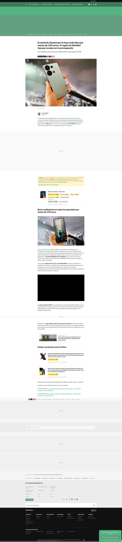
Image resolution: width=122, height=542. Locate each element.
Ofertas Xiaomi (37, 478)
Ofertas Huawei (52, 478)
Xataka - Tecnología (56, 399)
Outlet (55, 34)
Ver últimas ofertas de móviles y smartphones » (48, 184)
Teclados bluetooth (85, 478)
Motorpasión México (71, 531)
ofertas (64, 399)
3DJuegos (38, 516)
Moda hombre (41, 490)
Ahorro (51, 496)
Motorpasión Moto (70, 518)
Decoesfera (80, 518)
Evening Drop (58, 123)
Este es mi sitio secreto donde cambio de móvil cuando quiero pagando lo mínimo (47, 474)
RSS (74, 499)
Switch (27, 496)
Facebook (93, 4)
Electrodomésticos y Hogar (30, 487)
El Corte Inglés (38, 34)
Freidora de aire (77, 478)
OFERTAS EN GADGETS (77, 4)
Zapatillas (44, 34)
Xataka (27, 516)
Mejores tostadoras (68, 478)
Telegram (89, 4)
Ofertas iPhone (60, 478)
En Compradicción (61, 335)
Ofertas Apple (44, 478)
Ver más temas (29, 499)
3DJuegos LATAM (39, 531)
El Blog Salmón (91, 516)
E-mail (54, 56)
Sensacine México (50, 531)
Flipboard (52, 56)
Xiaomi (80, 34)
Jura (39, 496)
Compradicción (41, 180)
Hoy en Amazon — (53, 359)
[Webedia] (94, 1)
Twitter (91, 4)
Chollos (66, 34)
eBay (51, 494)
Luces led (92, 478)
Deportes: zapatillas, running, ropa (30, 491)
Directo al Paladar (60, 516)
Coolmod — (64, 194)
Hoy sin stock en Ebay (65, 197)
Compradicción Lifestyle (61, 180)
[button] (45, 113)
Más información (62, 540)
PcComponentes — (53, 197)
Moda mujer (52, 490)
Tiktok (96, 4)
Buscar (94, 505)
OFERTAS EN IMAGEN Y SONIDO (62, 4)
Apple (39, 494)
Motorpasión (69, 516)
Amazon (75, 34)
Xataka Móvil (28, 518)
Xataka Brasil (28, 533)
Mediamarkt (60, 34)
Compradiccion (80, 519)
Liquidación (50, 34)
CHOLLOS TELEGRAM (34, 4)
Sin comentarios (43, 56)
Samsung (27, 494)
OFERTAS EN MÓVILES (47, 4)
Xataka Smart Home (29, 521)
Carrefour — (74, 194)
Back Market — (53, 201)
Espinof (48, 518)
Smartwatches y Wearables (53, 487)
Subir (93, 510)
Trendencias (80, 516)
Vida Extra (38, 518)
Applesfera (28, 519)
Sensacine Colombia (50, 533)
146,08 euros (68, 125)
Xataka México (28, 531)
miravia (69, 399)
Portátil (84, 34)
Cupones (70, 34)
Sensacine (48, 516)
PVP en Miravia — (53, 194)
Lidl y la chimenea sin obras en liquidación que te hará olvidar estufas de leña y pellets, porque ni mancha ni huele (69, 338)
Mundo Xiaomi (28, 523)
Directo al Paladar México (60, 532)
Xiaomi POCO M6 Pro (45, 249)
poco (74, 399)
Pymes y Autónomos (92, 518)
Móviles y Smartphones (47, 399)
